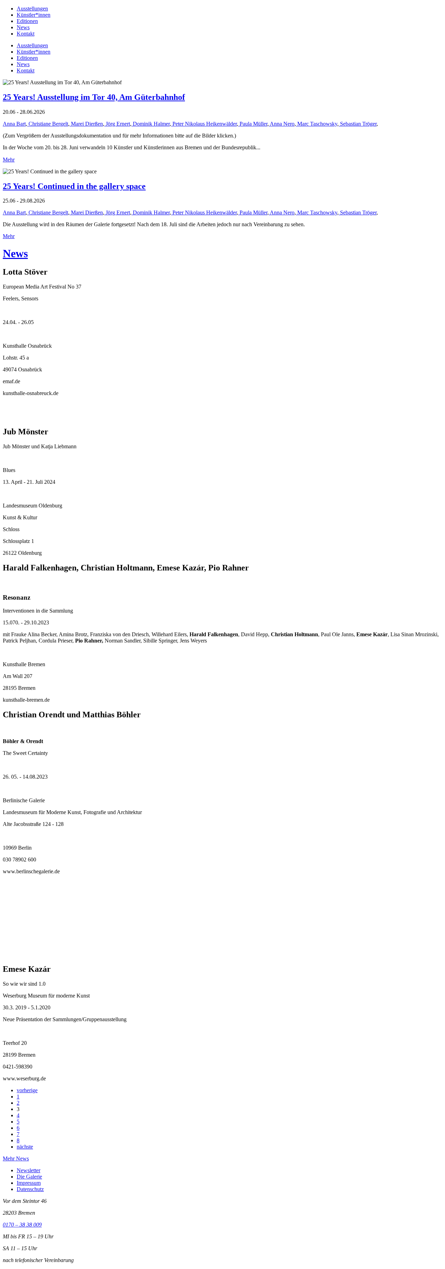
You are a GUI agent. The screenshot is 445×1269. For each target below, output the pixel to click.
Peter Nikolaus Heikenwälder (204, 124)
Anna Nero (281, 124)
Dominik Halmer (150, 124)
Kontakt (25, 34)
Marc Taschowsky (316, 124)
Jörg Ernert (117, 124)
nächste (25, 1147)
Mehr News (16, 1158)
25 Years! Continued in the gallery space (74, 186)
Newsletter (28, 1170)
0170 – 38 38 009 (22, 1225)
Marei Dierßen (86, 124)
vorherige (27, 1090)
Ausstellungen (32, 8)
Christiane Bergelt (47, 124)
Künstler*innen (33, 15)
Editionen (27, 21)
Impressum (29, 1183)
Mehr (9, 160)
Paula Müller (252, 124)
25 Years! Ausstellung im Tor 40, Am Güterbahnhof (94, 97)
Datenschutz (30, 1189)
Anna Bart (14, 124)
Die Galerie (29, 1177)
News (23, 27)
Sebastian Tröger (358, 124)
